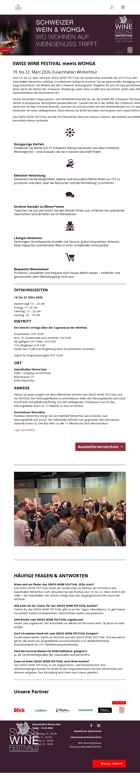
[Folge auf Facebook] (91, 726)
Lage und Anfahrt (24, 430)
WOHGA (124, 78)
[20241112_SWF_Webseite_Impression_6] (70, 545)
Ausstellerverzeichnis (98, 446)
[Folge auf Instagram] (99, 726)
